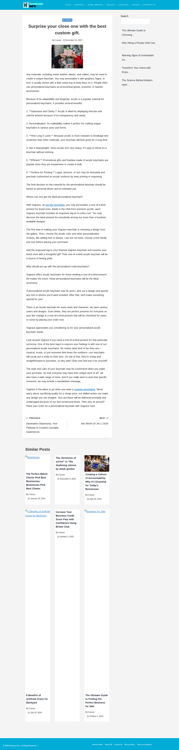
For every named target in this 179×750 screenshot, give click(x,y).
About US (108, 744)
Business (67, 20)
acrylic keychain (55, 205)
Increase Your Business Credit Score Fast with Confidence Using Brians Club (66, 519)
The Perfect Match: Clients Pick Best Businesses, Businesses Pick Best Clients (37, 481)
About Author (97, 744)
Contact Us (149, 5)
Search (124, 16)
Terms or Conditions (144, 744)
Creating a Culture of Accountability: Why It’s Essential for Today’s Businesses (96, 481)
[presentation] (37, 463)
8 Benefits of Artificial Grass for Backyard (37, 699)
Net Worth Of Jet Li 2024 (94, 421)
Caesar (58, 40)
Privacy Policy (130, 744)
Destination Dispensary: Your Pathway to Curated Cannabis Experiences (42, 425)
